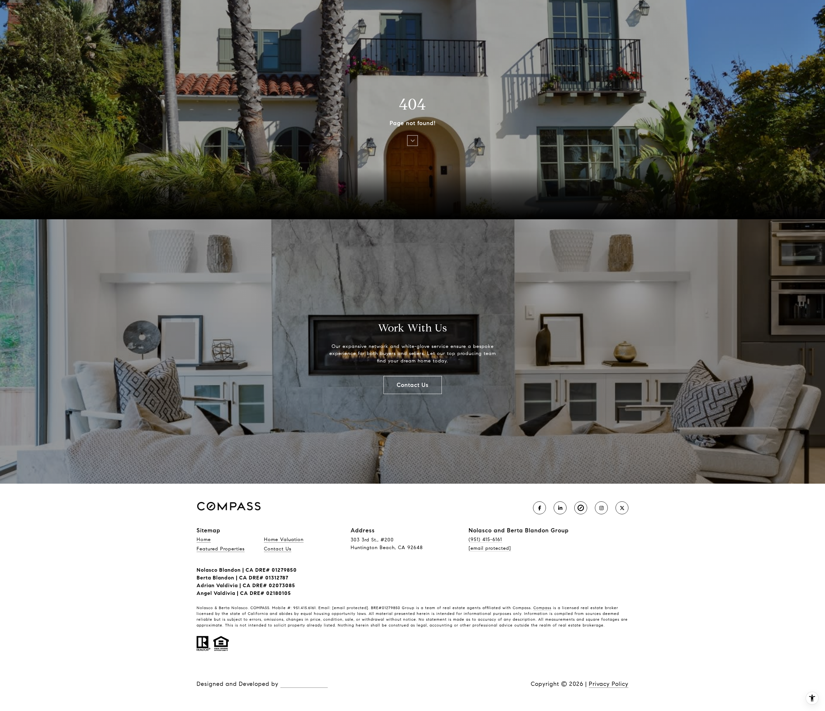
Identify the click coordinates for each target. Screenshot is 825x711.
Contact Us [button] (413, 385)
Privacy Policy (608, 683)
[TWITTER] (622, 507)
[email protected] (350, 607)
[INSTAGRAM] (601, 507)
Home (204, 539)
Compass (542, 607)
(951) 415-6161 (485, 539)
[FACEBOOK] (539, 507)
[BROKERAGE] (580, 507)
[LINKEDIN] (560, 507)
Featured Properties (221, 549)
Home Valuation (284, 539)
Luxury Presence (304, 683)
